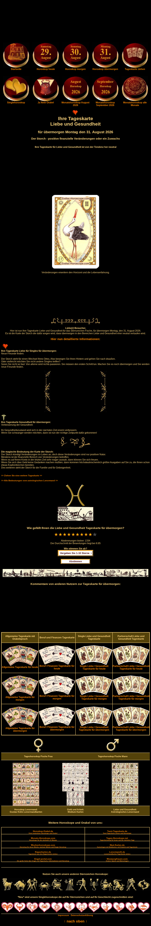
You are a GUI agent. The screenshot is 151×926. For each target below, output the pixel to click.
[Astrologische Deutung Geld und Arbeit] (75, 805)
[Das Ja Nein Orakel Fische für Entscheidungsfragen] (45, 100)
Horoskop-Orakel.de (43, 832)
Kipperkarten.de (43, 853)
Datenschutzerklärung (82, 915)
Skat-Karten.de (117, 846)
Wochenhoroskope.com (43, 846)
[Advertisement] (75, 21)
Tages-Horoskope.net (117, 839)
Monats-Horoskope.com (43, 839)
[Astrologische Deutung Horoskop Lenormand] (26, 805)
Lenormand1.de (117, 853)
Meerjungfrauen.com (117, 860)
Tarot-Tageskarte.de (117, 832)
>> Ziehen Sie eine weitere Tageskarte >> (21, 475)
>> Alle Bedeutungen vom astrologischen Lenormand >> (29, 480)
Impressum (63, 915)
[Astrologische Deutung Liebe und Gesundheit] (125, 803)
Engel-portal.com (43, 860)
